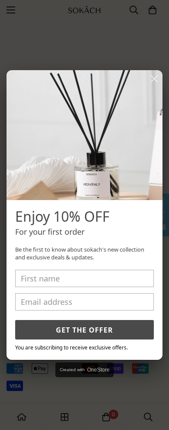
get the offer (84, 330)
